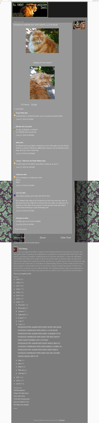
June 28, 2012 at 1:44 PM (25, 224)
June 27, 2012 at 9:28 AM (25, 135)
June (20, 324)
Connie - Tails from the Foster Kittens (29, 161)
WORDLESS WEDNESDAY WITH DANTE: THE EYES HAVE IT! (39, 337)
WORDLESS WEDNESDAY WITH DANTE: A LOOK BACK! (37, 330)
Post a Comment (20, 229)
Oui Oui (19, 193)
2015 (18, 292)
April (20, 364)
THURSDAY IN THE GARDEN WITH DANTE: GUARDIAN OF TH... (39, 334)
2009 (18, 384)
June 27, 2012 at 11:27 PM (25, 211)
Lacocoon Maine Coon (21, 402)
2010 (18, 381)
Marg (18, 142)
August (21, 318)
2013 (18, 299)
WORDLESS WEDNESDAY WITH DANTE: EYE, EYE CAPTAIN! (39, 353)
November (22, 308)
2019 (18, 279)
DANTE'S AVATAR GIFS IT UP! (28, 356)
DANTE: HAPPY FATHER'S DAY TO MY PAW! (33, 340)
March (20, 367)
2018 (18, 283)
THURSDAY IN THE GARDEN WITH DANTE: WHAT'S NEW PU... (39, 343)
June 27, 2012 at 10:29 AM (25, 153)
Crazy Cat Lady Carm (21, 393)
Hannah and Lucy (22, 126)
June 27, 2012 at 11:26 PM (25, 185)
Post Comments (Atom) (31, 243)
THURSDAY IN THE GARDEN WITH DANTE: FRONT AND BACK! (39, 327)
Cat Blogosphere (19, 390)
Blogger (62, 420)
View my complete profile (22, 274)
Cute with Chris (19, 396)
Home (43, 237)
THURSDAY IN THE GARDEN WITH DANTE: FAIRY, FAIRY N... (38, 350)
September (22, 315)
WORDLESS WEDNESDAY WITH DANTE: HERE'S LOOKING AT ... (40, 347)
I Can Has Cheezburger (22, 399)
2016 (18, 289)
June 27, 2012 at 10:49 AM (25, 167)
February (21, 370)
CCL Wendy (23, 249)
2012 (18, 302)
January (21, 373)
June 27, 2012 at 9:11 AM (24, 119)
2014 (18, 296)
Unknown (19, 174)
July (20, 321)
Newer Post (19, 237)
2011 (18, 377)
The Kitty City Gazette (21, 405)
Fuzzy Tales (20, 113)
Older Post (65, 237)
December (22, 305)
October (21, 311)
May (20, 360)
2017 (18, 286)
